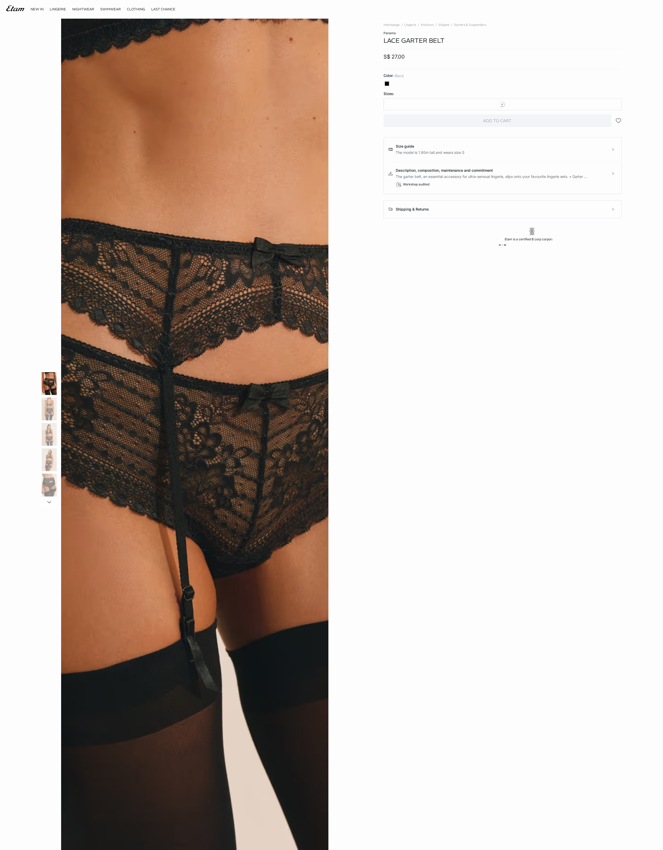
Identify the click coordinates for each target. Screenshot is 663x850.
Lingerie (410, 25)
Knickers (427, 25)
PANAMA (390, 33)
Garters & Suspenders (470, 25)
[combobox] (503, 104)
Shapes (443, 25)
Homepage (392, 25)
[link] (37, 9)
